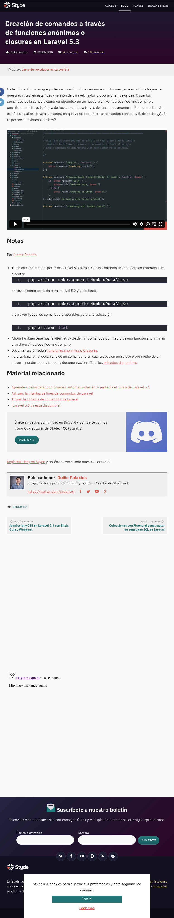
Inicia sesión (158, 5)
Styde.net (15, 5)
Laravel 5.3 (20, 507)
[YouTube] (81, 856)
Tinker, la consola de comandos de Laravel (45, 399)
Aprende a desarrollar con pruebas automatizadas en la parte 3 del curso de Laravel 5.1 (81, 387)
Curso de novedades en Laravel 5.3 (45, 69)
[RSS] (102, 856)
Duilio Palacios (72, 477)
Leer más (87, 907)
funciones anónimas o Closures (72, 350)
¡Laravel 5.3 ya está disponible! (36, 405)
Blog (124, 5)
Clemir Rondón (25, 254)
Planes (138, 5)
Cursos (110, 5)
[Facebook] (71, 856)
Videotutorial (70, 52)
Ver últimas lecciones (152, 881)
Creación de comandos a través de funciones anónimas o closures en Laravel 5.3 (55, 32)
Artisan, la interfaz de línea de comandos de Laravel (52, 393)
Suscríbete (148, 840)
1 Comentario (96, 52)
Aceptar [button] (87, 899)
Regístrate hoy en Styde (26, 461)
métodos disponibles (120, 362)
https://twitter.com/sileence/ (51, 491)
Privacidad (160, 886)
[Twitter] (60, 856)
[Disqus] (87, 602)
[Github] (113, 856)
